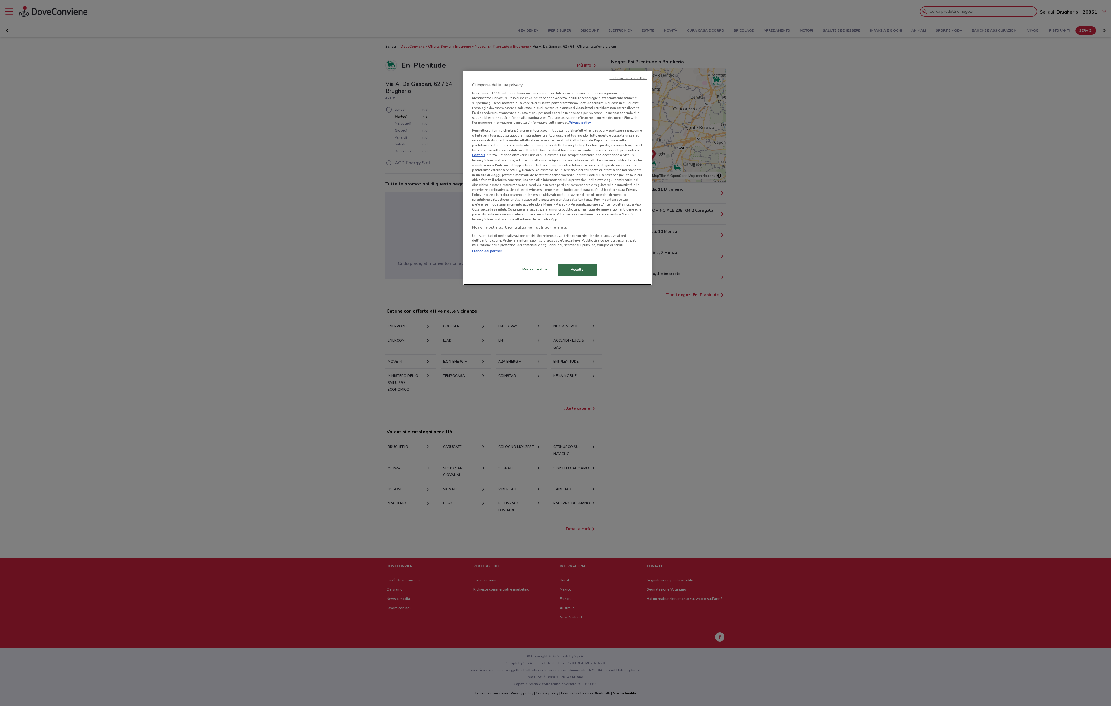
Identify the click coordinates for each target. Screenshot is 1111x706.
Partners (478, 155)
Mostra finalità (534, 269)
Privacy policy (580, 122)
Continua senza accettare (628, 78)
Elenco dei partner (487, 251)
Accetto (577, 269)
